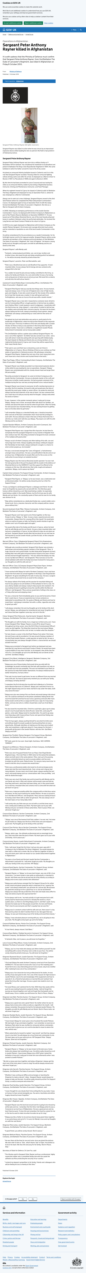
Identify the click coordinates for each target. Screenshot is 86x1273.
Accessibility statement (29, 1257)
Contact (42, 1257)
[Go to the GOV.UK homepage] (9, 29)
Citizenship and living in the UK (13, 1234)
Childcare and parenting (11, 1231)
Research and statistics (66, 1231)
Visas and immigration (37, 1242)
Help (4, 1257)
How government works (66, 1242)
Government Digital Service (35, 1260)
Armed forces (29, 34)
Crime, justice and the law (11, 1238)
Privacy (10, 1257)
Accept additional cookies (13, 23)
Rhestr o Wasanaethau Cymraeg (14, 1260)
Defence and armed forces (15, 34)
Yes (24, 1199)
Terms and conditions (53, 1257)
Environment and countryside (40, 1227)
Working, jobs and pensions (39, 1246)
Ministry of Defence (16, 71)
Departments (62, 1219)
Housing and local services (39, 1231)
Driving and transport (10, 1246)
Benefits (5, 1219)
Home (4, 34)
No (34, 1199)
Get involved (62, 1246)
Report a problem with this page (70, 1199)
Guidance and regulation (66, 1227)
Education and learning (38, 1219)
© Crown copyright (76, 1268)
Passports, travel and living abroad (42, 1238)
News (60, 1223)
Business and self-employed (12, 1227)
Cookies (17, 1257)
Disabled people (8, 1242)
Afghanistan (20, 81)
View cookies (48, 23)
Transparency (63, 1238)
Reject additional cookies (33, 23)
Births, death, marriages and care (14, 1223)
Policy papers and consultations (69, 1234)
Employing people (36, 1223)
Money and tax (35, 1234)
